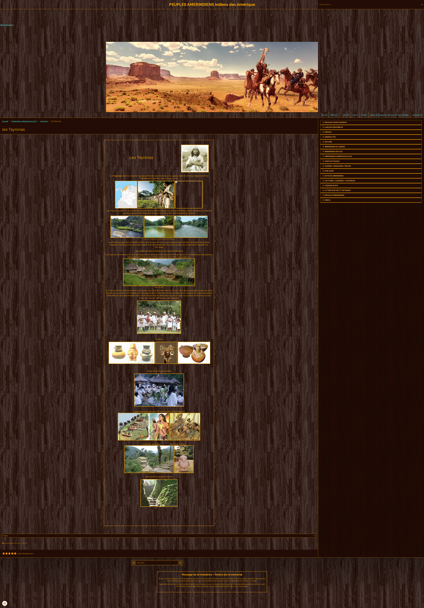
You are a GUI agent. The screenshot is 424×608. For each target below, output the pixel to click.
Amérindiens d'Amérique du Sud (24, 121)
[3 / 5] (9, 553)
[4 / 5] (12, 553)
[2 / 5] (6, 553)
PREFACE (333, 115)
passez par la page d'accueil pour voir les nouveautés (389, 115)
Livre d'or (346, 115)
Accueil (324, 115)
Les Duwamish (417, 115)
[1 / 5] (3, 553)
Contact (364, 115)
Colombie (44, 121)
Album (355, 115)
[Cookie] (4, 603)
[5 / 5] (15, 553)
